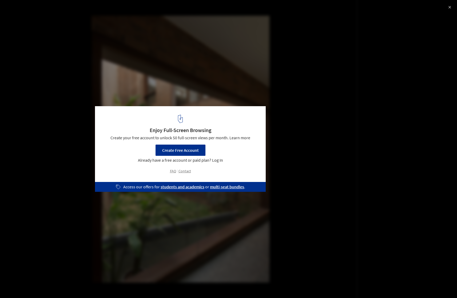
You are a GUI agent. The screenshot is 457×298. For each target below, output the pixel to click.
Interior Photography (26, 284)
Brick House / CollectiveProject (47, 9)
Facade (83, 284)
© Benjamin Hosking (23, 19)
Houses (60, 284)
